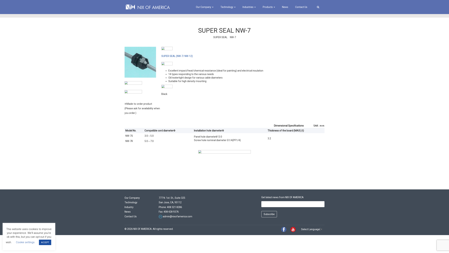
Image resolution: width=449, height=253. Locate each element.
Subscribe (269, 214)
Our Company (204, 7)
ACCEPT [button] (45, 242)
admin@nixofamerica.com (177, 216)
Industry (129, 207)
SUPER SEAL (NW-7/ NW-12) (177, 56)
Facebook (283, 229)
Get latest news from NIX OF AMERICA (282, 197)
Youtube (293, 229)
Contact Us (301, 7)
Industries (248, 7)
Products (268, 7)
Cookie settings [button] (25, 242)
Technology (227, 7)
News (285, 7)
